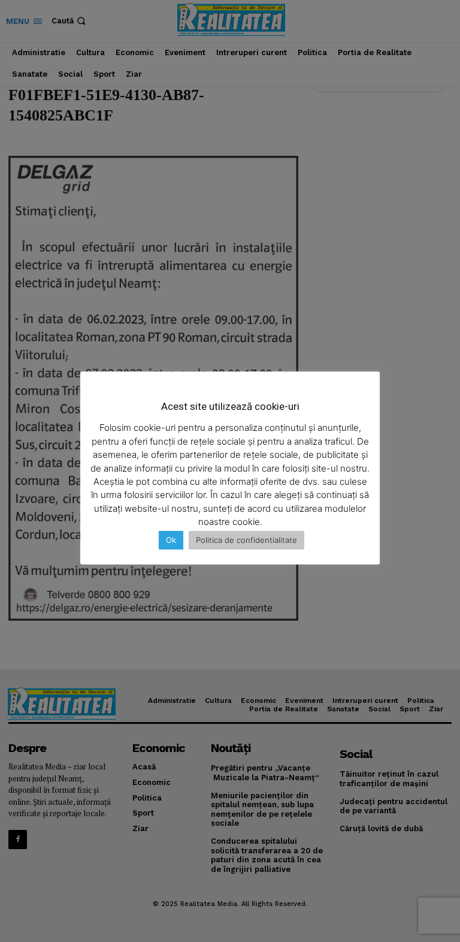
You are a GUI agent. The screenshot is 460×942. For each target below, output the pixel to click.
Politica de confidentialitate (246, 540)
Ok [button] (171, 540)
